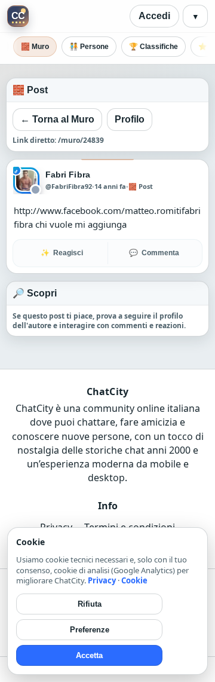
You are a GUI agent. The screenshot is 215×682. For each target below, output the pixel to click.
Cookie (134, 580)
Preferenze (89, 629)
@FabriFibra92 (68, 186)
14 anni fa (110, 186)
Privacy (102, 580)
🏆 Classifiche (153, 46)
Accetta (89, 655)
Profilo (130, 119)
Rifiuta (90, 604)
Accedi (154, 16)
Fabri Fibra (67, 174)
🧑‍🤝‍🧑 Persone (89, 46)
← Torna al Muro (57, 119)
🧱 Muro (35, 46)
